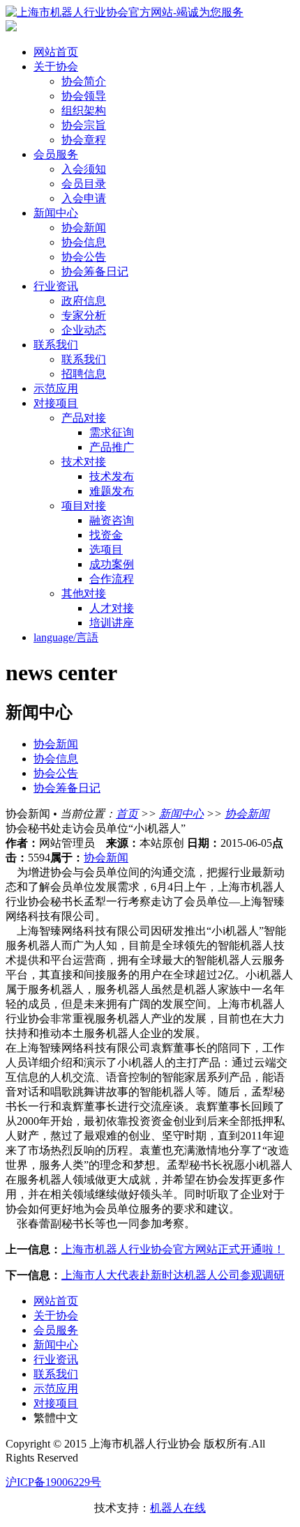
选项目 (106, 549)
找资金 (106, 535)
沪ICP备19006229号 (53, 1482)
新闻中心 (55, 213)
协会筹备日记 (94, 271)
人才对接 (111, 608)
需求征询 (111, 432)
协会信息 (83, 242)
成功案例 (111, 564)
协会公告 (83, 257)
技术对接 (83, 462)
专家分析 (83, 315)
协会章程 (83, 140)
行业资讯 (55, 286)
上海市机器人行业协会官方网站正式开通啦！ (173, 1249)
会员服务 (55, 154)
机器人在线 (178, 1508)
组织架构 (83, 110)
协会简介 (83, 81)
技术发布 (111, 476)
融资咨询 (111, 520)
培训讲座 (111, 623)
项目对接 (83, 506)
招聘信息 (83, 374)
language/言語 (65, 637)
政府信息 (83, 301)
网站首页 (55, 52)
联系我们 (55, 345)
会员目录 (83, 184)
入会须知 (83, 169)
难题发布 (111, 491)
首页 (127, 814)
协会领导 (83, 96)
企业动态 (83, 330)
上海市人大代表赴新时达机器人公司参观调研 (173, 1275)
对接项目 (55, 403)
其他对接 (83, 593)
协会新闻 (83, 227)
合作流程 (111, 579)
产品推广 (111, 447)
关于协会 (55, 66)
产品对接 (83, 418)
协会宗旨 (83, 125)
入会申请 (83, 198)
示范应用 (55, 388)
